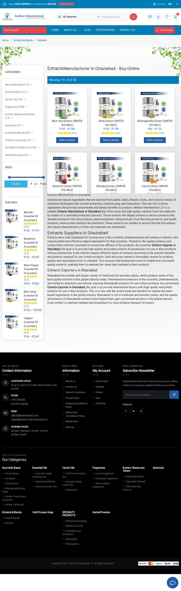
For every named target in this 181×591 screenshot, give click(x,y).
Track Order (166, 30)
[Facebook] (126, 411)
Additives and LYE (74, 526)
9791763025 (18, 399)
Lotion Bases (11, 483)
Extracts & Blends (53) (18, 132)
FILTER (16, 184)
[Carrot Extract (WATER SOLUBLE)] (155, 170)
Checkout (101, 403)
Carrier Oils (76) (14, 99)
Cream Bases (12, 473)
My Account (102, 381)
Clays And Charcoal (135, 481)
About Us (70, 381)
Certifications (105, 30)
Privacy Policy (72, 398)
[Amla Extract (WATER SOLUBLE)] (111, 105)
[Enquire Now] (150, 16)
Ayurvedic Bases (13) (17, 84)
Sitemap (70, 427)
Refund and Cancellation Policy (75, 414)
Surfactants (71, 539)
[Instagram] (141, 411)
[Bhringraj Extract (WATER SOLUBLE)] (111, 170)
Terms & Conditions (76, 392)
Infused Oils (71, 490)
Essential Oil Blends (45, 481)
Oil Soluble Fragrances (106, 478)
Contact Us (127, 30)
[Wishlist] (166, 16)
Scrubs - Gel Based (14, 504)
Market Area (72, 421)
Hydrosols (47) (13, 125)
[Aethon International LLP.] (24, 16)
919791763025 (19, 404)
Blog (87, 30)
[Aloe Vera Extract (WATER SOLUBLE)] (67, 105)
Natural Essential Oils (46, 486)
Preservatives (72, 544)
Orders (99, 392)
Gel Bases (10, 478)
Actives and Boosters (76, 521)
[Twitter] (133, 411)
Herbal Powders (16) (17, 155)
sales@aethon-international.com (29, 419)
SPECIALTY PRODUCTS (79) (21, 147)
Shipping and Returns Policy (76, 405)
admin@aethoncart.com (24, 415)
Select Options (67, 140)
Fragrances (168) (15, 106)
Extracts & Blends (23, 40)
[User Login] (158, 16)
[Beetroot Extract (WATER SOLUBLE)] (67, 170)
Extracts (9, 523)
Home (55, 30)
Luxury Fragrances (104, 473)
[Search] (133, 16)
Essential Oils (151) (16, 92)
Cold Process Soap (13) (18, 140)
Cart (98, 398)
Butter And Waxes (134, 476)
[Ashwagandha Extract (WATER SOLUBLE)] (155, 105)
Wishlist (100, 386)
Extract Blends (12, 518)
